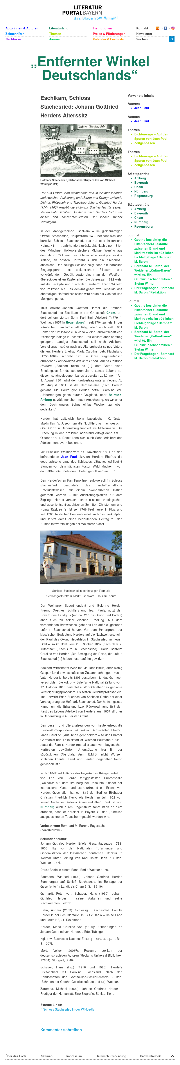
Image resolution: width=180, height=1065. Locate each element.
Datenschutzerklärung (111, 1056)
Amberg (46, 399)
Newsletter (144, 33)
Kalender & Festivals (108, 39)
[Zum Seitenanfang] (172, 1054)
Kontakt (142, 28)
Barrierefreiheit (150, 1056)
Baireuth (115, 394)
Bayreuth (141, 182)
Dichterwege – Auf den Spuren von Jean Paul (151, 136)
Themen (55, 33)
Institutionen (102, 28)
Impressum (74, 1056)
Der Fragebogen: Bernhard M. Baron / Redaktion (154, 290)
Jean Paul (69, 456)
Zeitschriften (15, 33)
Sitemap (46, 1056)
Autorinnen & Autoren (21, 28)
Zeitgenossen (144, 143)
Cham (110, 312)
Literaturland (58, 28)
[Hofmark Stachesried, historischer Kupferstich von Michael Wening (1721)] (81, 150)
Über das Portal (16, 1056)
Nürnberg (47, 807)
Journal (55, 39)
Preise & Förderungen (109, 33)
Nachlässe (13, 39)
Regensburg (75, 322)
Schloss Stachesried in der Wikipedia (68, 1009)
